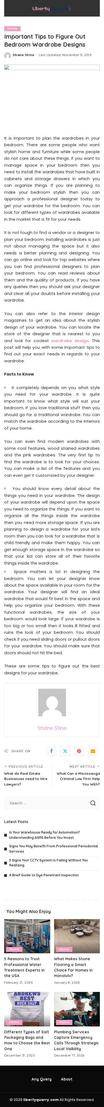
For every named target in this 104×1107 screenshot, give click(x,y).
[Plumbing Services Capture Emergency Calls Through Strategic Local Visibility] (77, 1009)
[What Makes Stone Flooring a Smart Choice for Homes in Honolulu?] (77, 936)
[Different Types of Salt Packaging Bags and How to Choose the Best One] (27, 1009)
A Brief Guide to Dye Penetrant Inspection (44, 875)
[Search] (92, 8)
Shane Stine (24, 55)
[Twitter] (65, 751)
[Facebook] (51, 751)
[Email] (92, 751)
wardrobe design (70, 341)
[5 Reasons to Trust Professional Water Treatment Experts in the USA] (27, 936)
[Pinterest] (79, 751)
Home (12, 28)
